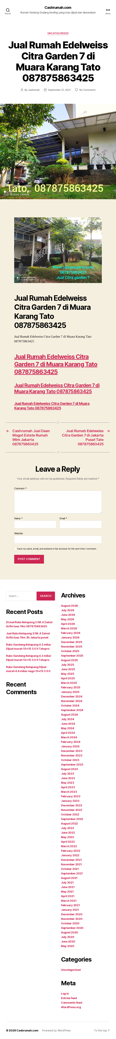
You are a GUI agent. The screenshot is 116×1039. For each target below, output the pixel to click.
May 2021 (67, 891)
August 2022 (69, 823)
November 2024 (71, 701)
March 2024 (69, 737)
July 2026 (67, 610)
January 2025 (70, 692)
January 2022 (70, 855)
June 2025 (68, 669)
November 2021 (71, 864)
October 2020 (70, 923)
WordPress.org (71, 1007)
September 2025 (72, 655)
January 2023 (70, 800)
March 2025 (69, 682)
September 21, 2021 (59, 89)
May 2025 (67, 673)
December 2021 (71, 859)
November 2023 (71, 755)
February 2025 (70, 687)
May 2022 (67, 837)
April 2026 (68, 623)
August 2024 (69, 714)
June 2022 (68, 832)
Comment (20, 488)
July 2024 (67, 719)
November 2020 (71, 918)
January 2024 (70, 746)
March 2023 (69, 791)
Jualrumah (34, 89)
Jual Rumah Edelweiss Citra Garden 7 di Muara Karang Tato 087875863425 (55, 364)
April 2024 (68, 732)
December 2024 (71, 696)
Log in (65, 993)
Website (18, 533)
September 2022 (72, 819)
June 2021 (68, 887)
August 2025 (69, 660)
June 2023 (68, 778)
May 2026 (67, 619)
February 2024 (70, 741)
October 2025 (70, 651)
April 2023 (68, 787)
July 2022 (67, 828)
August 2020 (69, 932)
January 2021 (70, 909)
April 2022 (68, 841)
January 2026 (70, 637)
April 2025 (68, 678)
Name (18, 518)
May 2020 (67, 946)
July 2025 (67, 664)
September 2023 (72, 764)
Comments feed (71, 1002)
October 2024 (70, 705)
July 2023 (67, 773)
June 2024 (68, 723)
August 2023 (69, 769)
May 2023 (67, 782)
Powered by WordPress (56, 1030)
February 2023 (70, 796)
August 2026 (69, 605)
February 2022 (70, 850)
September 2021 (72, 873)
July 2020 (67, 937)
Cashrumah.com (58, 7)
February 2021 (70, 905)
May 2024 (67, 728)
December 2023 (71, 751)
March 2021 (68, 900)
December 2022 (71, 805)
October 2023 (70, 760)
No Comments (87, 89)
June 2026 (68, 614)
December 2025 (71, 642)
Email (63, 518)
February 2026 (70, 633)
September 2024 (72, 710)
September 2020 (72, 927)
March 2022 (69, 846)
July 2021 (67, 882)
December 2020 (71, 914)
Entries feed (69, 998)
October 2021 (70, 868)
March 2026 (69, 628)
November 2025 (71, 646)
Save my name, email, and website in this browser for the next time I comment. (57, 548)
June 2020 (68, 941)
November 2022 (71, 810)
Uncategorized (58, 33)
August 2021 (69, 878)
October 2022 (70, 814)
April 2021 (67, 896)
